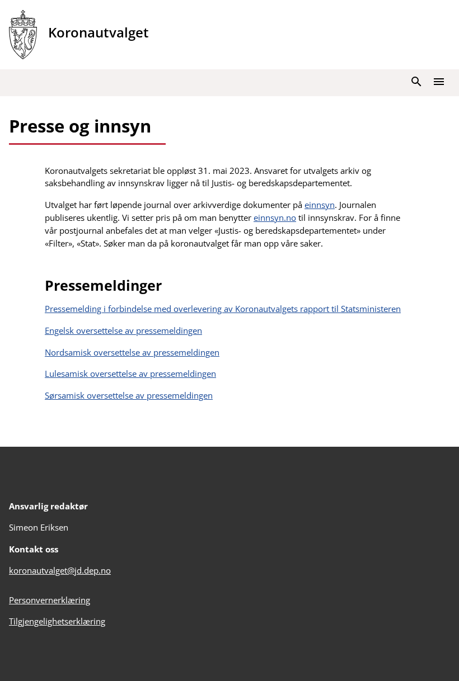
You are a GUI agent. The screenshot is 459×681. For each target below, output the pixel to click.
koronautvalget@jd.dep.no (60, 570)
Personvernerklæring (49, 600)
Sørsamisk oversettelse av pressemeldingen (129, 395)
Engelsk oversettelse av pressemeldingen (123, 330)
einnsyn (320, 204)
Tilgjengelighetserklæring (57, 621)
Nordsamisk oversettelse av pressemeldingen (132, 352)
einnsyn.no (275, 217)
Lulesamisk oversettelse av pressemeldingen (130, 373)
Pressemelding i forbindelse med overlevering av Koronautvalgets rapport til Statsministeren (223, 308)
